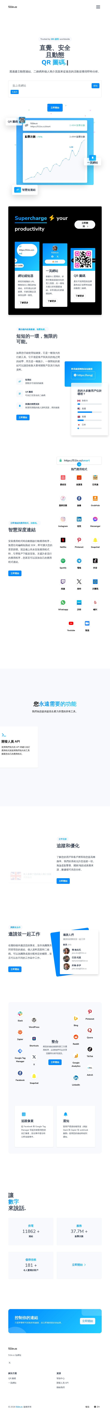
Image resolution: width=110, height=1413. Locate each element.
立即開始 (85, 225)
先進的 (14, 92)
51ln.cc (19, 1406)
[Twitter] (57, 256)
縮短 (95, 85)
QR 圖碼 (12, 1378)
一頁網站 (12, 1383)
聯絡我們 (61, 1387)
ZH (98, 1406)
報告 (87, 1406)
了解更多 (24, 302)
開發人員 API (63, 1383)
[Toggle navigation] (98, 7)
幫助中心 (61, 1378)
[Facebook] (52, 256)
